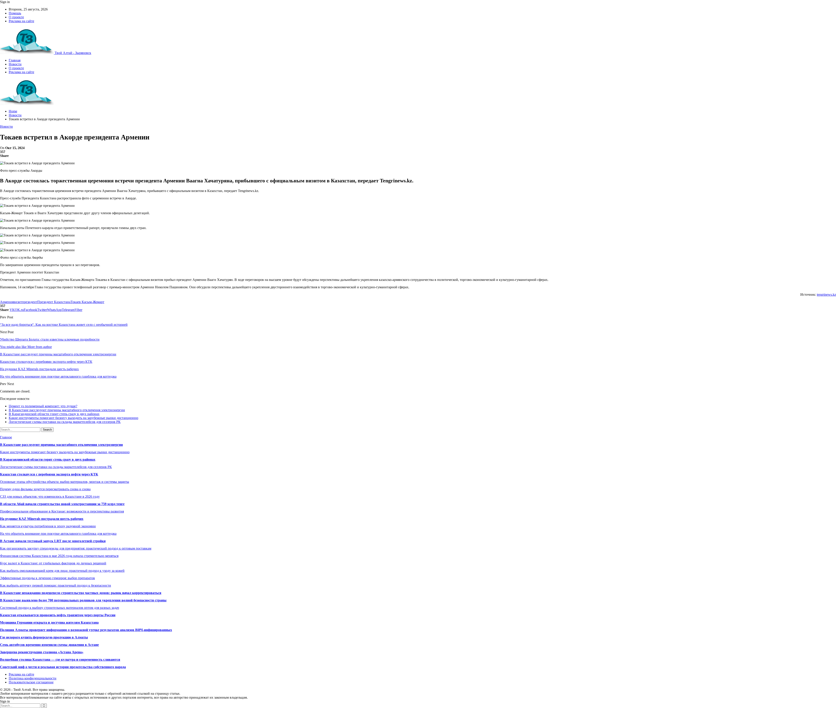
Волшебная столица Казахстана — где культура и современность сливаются (60, 659)
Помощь (15, 13)
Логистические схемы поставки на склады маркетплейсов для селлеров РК (65, 422)
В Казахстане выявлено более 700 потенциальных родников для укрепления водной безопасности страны (83, 600)
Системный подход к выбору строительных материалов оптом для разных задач (59, 608)
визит (17, 302)
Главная (14, 60)
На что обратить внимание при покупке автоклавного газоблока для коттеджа (58, 533)
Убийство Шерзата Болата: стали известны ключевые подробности (49, 339)
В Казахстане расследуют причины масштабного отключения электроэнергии (67, 410)
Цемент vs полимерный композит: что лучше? (43, 406)
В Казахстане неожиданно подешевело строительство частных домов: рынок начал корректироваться (80, 593)
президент (29, 302)
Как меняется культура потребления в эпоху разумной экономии (48, 526)
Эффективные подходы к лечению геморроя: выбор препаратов (47, 578)
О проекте (16, 17)
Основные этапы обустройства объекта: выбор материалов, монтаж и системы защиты (64, 482)
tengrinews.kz (826, 294)
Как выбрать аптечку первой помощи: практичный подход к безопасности (55, 585)
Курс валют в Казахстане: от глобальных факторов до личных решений (53, 563)
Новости (15, 64)
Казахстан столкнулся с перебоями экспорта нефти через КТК (49, 474)
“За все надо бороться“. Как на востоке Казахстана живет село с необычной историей (64, 324)
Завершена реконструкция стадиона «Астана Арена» (41, 652)
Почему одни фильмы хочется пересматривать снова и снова (45, 489)
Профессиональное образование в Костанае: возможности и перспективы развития (62, 511)
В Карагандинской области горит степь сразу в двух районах (54, 414)
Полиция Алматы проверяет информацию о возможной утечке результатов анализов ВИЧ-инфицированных (86, 630)
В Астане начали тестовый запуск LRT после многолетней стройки (53, 541)
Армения (6, 302)
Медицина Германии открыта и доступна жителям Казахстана (49, 622)
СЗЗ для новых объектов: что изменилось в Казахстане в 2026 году (50, 496)
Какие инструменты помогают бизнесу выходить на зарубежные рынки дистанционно (73, 418)
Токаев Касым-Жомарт (87, 302)
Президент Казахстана (54, 302)
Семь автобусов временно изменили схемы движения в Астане (49, 645)
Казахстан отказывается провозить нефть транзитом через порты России (57, 615)
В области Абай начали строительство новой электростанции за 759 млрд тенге (62, 504)
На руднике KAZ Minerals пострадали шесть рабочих (41, 519)
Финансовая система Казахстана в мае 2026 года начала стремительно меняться (59, 556)
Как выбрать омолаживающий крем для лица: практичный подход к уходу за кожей (62, 570)
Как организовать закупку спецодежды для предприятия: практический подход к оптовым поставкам (75, 548)
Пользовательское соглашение (31, 682)
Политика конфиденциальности (32, 678)
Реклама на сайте (21, 21)
